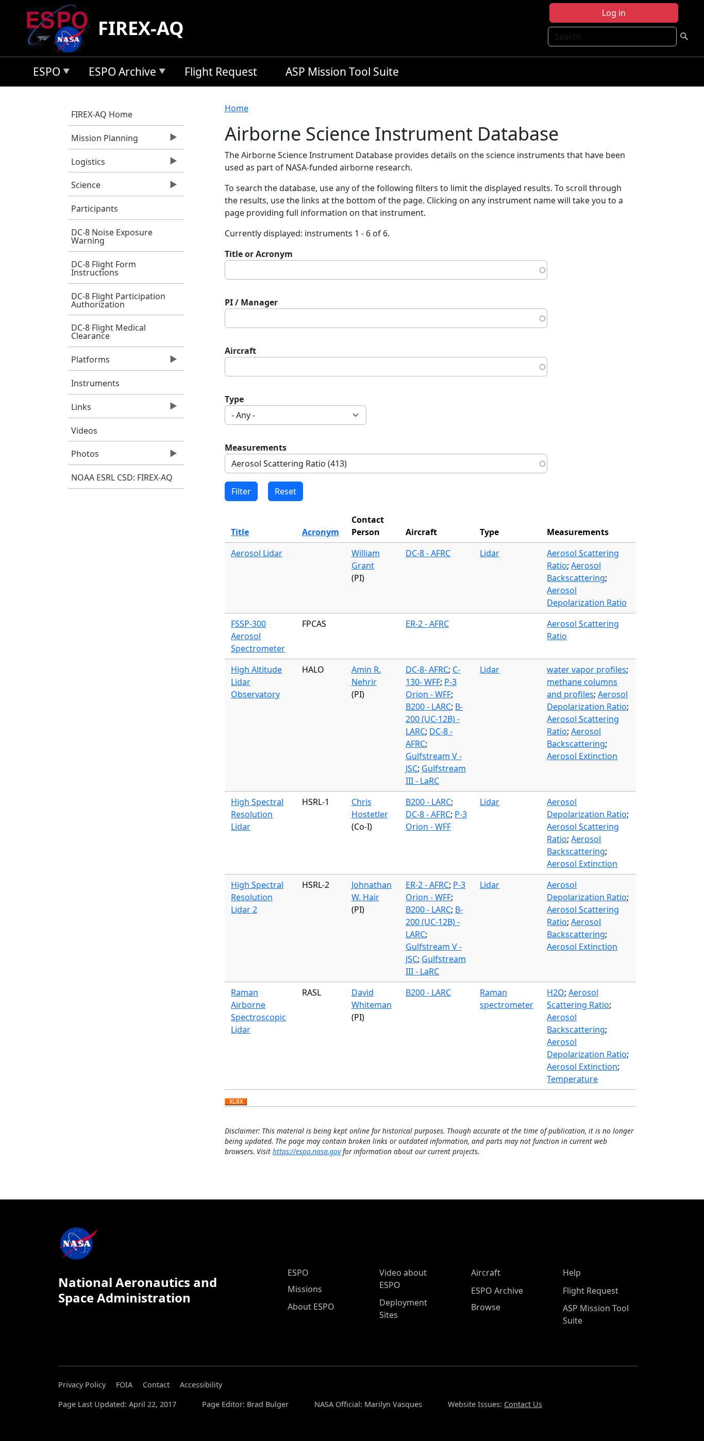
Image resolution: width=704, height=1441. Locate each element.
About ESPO (311, 1306)
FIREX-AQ (141, 28)
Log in (614, 13)
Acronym (320, 532)
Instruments (95, 383)
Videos (84, 430)
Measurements (256, 447)
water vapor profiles (586, 669)
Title (240, 532)
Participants (94, 208)
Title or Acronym (259, 254)
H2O (555, 992)
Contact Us (523, 1404)
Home (236, 108)
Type (234, 399)
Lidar (489, 553)
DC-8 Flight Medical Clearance (108, 331)
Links (80, 409)
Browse (485, 1307)
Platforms (89, 362)
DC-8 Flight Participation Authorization (118, 300)
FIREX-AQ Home (101, 114)
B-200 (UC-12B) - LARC (434, 719)
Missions (305, 1289)
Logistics (87, 164)
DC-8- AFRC (427, 669)
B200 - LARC (428, 706)
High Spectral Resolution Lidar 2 (257, 897)
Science (84, 187)
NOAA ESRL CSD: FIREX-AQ (122, 477)
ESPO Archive (119, 73)
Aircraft (240, 350)
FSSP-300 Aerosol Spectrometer (258, 636)
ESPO (44, 73)
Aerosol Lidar (256, 553)
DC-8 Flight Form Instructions (103, 268)
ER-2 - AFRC (427, 623)
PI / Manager (251, 302)
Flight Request (221, 71)
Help (572, 1272)
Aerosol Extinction (582, 756)
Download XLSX (236, 1102)
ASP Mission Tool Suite (342, 71)
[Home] (61, 28)
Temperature (572, 1079)
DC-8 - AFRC (428, 553)
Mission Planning (103, 140)
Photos (84, 456)
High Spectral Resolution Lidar (257, 814)
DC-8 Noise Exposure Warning (112, 236)
